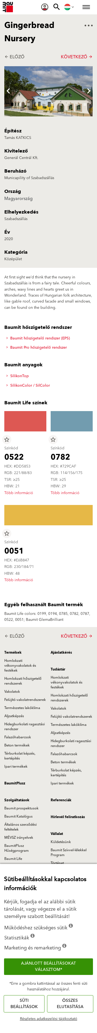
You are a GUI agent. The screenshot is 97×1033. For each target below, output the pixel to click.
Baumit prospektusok (21, 808)
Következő (77, 57)
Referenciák (61, 800)
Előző (14, 57)
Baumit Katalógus (18, 816)
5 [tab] (44, 103)
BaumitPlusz (14, 783)
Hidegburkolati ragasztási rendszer (24, 726)
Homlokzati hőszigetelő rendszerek (22, 681)
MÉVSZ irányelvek (18, 838)
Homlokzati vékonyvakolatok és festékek (20, 665)
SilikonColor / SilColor (29, 385)
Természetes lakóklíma (22, 708)
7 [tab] (60, 103)
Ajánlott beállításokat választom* (48, 966)
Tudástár (58, 669)
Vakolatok (12, 692)
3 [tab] (28, 103)
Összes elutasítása (70, 1003)
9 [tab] (76, 103)
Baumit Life (13, 859)
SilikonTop (19, 376)
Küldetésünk (61, 842)
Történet (57, 863)
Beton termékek (17, 745)
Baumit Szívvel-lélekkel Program (68, 852)
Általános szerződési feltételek (20, 827)
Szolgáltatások (16, 800)
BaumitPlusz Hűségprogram (16, 848)
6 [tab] (52, 103)
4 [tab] (36, 103)
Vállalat (57, 834)
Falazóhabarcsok (17, 737)
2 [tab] (20, 103)
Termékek (13, 653)
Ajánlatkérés (61, 653)
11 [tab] (48, 111)
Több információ (18, 493)
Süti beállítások (24, 1003)
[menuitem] (44, 7)
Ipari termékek (15, 767)
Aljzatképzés (14, 716)
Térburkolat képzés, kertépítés (19, 756)
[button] (8, 91)
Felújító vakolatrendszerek (25, 700)
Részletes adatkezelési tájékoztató (48, 1019)
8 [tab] (68, 103)
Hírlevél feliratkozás (68, 817)
